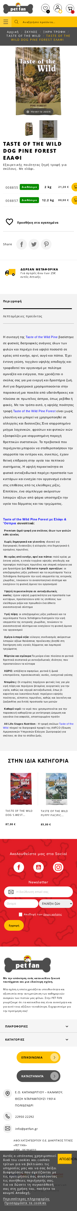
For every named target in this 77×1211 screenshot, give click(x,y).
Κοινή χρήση (21, 244)
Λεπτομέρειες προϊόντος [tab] (23, 316)
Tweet (34, 244)
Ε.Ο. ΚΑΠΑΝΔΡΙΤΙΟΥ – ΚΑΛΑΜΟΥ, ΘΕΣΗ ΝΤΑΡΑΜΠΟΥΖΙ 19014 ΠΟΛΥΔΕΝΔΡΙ (39, 1098)
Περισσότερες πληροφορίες (26, 1199)
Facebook (19, 867)
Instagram (58, 867)
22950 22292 (24, 1117)
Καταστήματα (32, 1076)
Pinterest (46, 244)
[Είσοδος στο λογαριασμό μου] (57, 7)
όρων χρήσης (52, 914)
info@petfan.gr (26, 1129)
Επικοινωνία (32, 1057)
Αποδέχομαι (65, 1159)
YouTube (38, 867)
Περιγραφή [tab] (12, 301)
